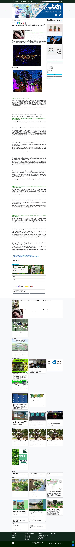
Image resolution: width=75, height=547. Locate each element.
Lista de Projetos (16, 519)
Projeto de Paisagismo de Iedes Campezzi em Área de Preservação (53, 510)
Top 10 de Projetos (33, 519)
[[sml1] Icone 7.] (30, 286)
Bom (16, 291)
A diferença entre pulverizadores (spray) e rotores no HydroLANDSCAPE (37, 422)
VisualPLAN (49, 69)
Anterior (14, 264)
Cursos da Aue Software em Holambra (20, 385)
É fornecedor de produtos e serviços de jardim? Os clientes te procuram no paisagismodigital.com (55, 34)
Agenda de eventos (16, 525)
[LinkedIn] (55, 543)
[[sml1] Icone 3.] (27, 286)
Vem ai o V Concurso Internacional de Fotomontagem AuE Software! (19, 332)
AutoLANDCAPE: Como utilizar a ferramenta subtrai (53, 422)
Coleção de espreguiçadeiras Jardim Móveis (36, 401)
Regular (19, 291)
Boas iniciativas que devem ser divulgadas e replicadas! (52, 441)
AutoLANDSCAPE (50, 66)
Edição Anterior (15, 473)
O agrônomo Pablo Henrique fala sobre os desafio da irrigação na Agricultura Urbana (26, 256)
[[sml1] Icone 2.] (26, 286)
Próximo (17, 264)
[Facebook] (49, 543)
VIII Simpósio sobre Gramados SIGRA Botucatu (19, 466)
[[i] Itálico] (16, 286)
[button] (5, 10)
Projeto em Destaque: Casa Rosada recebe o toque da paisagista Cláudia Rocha (36, 512)
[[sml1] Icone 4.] (28, 286)
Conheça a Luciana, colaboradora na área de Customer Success (22, 255)
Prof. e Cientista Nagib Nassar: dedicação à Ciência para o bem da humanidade (20, 441)
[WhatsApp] (60, 543)
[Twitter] (53, 543)
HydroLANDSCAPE (50, 68)
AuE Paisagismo (53, 534)
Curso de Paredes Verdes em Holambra (20, 375)
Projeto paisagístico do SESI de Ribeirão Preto (20, 492)
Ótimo (14, 291)
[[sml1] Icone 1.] (25, 286)
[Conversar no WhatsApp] (73, 542)
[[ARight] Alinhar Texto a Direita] (14, 286)
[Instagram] (58, 543)
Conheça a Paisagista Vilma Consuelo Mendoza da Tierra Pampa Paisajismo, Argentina (35, 300)
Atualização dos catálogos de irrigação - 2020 (20, 405)
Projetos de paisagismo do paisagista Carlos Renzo (37, 492)
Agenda (31, 525)
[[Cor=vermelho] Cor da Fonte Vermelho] (19, 286)
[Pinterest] (57, 543)
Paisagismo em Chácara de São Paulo (19, 511)
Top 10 (48, 473)
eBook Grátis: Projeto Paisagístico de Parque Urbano (19, 352)
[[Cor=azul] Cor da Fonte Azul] (18, 286)
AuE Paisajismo (53, 535)
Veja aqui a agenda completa (17, 529)
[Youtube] (51, 543)
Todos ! (49, 72)
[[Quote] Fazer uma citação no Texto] (21, 286)
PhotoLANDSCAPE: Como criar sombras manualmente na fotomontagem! (20, 422)
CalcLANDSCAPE (50, 70)
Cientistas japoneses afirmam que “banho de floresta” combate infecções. (37, 441)
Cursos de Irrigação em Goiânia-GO (53, 366)
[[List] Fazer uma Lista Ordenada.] (22, 286)
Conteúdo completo (33, 473)
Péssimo (24, 291)
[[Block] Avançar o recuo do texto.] (23, 286)
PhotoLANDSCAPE (50, 67)
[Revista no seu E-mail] (73, 545)
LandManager (50, 71)
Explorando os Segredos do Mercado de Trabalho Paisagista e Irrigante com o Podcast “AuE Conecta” (54, 57)
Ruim (21, 291)
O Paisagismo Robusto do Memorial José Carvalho (54, 492)
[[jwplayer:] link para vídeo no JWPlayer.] (32, 286)
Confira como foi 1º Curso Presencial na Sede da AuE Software (37, 370)
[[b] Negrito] (15, 286)
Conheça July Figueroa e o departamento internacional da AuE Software (37, 309)
